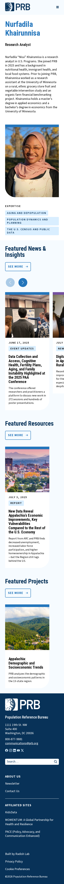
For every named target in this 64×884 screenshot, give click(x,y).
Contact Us (12, 791)
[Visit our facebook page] (6, 750)
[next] (22, 282)
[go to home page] (17, 10)
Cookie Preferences (17, 869)
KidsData (11, 812)
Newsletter (12, 784)
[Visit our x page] (22, 750)
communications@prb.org (21, 743)
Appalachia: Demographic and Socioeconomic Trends (26, 663)
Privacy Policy (14, 861)
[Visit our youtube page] (18, 750)
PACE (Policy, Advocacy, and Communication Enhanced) (22, 834)
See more (15, 266)
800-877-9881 (14, 739)
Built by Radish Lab (17, 854)
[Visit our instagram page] (10, 750)
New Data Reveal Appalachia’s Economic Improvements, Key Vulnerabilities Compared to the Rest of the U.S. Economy (27, 521)
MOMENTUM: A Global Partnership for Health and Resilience (29, 822)
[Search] (55, 762)
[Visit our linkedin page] (14, 750)
